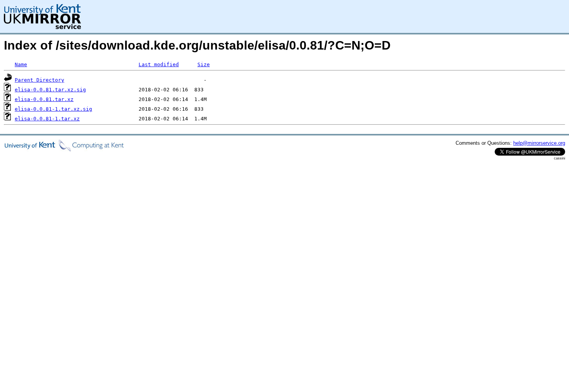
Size (203, 64)
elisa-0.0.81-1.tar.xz (47, 119)
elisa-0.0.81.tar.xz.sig (50, 89)
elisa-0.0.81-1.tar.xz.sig (53, 109)
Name (21, 64)
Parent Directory (39, 80)
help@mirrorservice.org (539, 143)
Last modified (159, 64)
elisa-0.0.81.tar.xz (44, 99)
